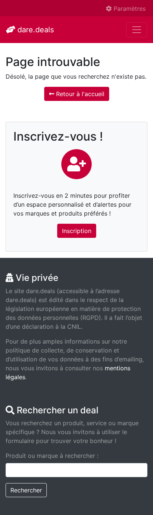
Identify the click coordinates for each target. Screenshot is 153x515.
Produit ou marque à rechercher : (52, 455)
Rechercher (26, 490)
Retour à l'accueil (79, 94)
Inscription (76, 231)
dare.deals (34, 29)
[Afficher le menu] (136, 29)
